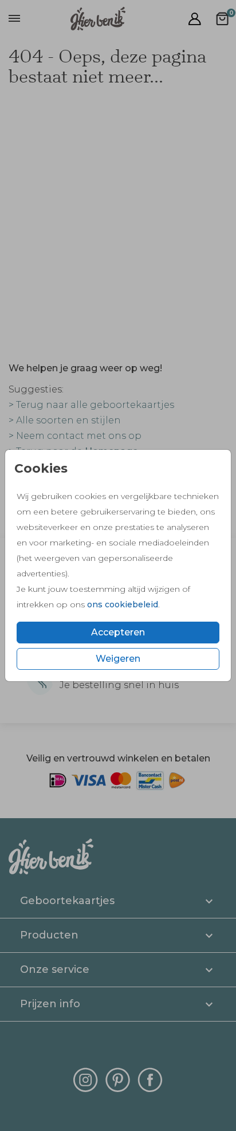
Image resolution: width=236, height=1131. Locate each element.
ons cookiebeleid (122, 604)
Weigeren (118, 658)
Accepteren (118, 632)
